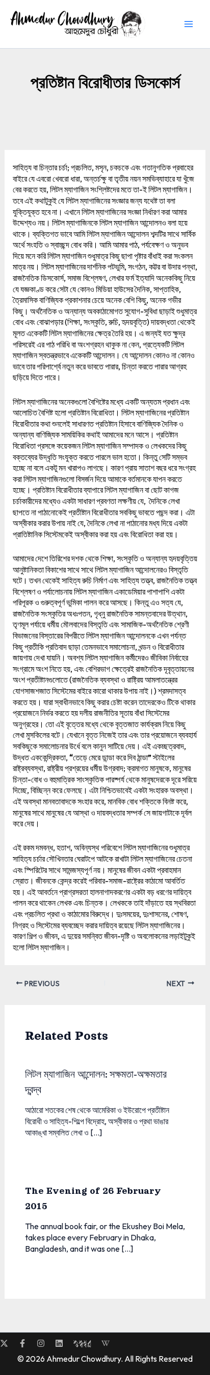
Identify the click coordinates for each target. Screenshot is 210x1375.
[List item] (4, 1343)
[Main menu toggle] (188, 24)
